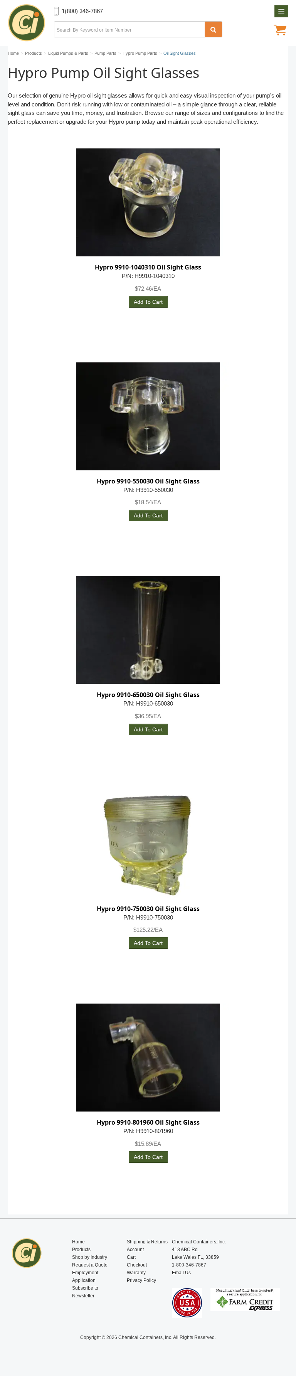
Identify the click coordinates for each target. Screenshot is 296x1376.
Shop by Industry (89, 1257)
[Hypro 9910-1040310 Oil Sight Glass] (148, 202)
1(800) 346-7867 (82, 11)
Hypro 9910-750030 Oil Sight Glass (148, 908)
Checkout (137, 1265)
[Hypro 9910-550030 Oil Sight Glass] (148, 416)
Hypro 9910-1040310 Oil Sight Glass (148, 267)
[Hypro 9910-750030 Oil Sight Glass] (148, 844)
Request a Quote (90, 1265)
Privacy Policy (141, 1280)
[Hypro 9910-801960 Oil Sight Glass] (148, 1058)
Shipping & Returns (147, 1242)
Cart (131, 1257)
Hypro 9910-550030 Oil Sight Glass (148, 481)
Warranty (136, 1272)
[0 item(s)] (280, 31)
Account (135, 1249)
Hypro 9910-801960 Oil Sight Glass (148, 1122)
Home (78, 1242)
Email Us (181, 1272)
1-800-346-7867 (189, 1265)
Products (81, 1249)
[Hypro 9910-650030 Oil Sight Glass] (148, 630)
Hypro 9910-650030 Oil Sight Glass (148, 695)
